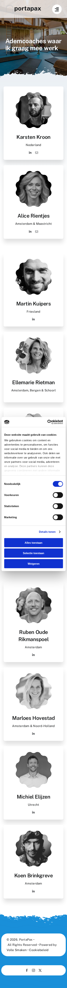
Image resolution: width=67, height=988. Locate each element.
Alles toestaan (33, 542)
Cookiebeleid (38, 950)
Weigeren (33, 563)
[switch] (58, 495)
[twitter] (40, 970)
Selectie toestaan (33, 553)
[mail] (36, 152)
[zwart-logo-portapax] (23, 6)
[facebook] (26, 970)
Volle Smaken (17, 950)
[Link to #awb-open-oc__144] (57, 9)
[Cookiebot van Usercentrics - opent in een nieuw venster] (48, 422)
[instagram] (33, 970)
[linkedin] (30, 152)
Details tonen (47, 531)
